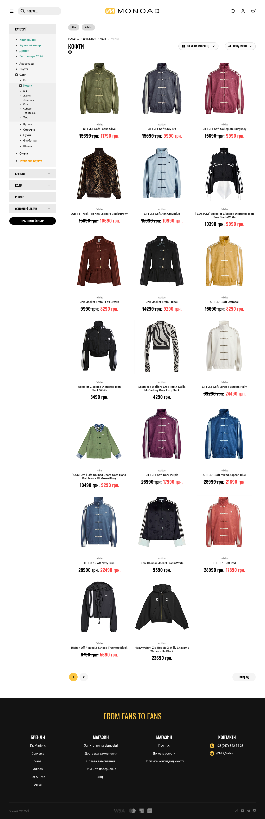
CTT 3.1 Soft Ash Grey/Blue (162, 214)
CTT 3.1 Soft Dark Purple (162, 475)
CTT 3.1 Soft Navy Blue (99, 563)
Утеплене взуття (30, 161)
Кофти (27, 85)
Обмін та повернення (101, 769)
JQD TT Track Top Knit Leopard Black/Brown (99, 214)
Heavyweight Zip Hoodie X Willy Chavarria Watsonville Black (162, 649)
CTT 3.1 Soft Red (224, 563)
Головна (73, 38)
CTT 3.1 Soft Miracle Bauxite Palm (224, 387)
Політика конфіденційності (164, 761)
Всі (25, 80)
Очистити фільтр (33, 221)
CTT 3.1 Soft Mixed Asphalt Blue (224, 475)
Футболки (30, 140)
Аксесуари (26, 63)
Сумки (23, 153)
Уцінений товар (30, 45)
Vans (37, 761)
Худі (25, 117)
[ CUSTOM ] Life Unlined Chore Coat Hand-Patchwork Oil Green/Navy (99, 476)
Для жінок (89, 38)
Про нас (164, 745)
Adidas (88, 27)
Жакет (27, 95)
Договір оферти (164, 753)
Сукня (27, 135)
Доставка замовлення (101, 753)
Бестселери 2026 (31, 56)
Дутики (24, 51)
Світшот (28, 108)
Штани (27, 146)
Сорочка (29, 129)
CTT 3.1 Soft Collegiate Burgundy (224, 129)
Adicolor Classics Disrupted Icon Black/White (99, 388)
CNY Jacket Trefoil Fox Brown (99, 302)
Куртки (28, 124)
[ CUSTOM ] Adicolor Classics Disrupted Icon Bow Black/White (224, 215)
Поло (26, 104)
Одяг (22, 75)
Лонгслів (28, 100)
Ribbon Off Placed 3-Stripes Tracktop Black (99, 647)
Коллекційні (27, 40)
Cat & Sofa (37, 777)
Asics (38, 785)
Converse (38, 753)
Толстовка (29, 112)
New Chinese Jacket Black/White (162, 563)
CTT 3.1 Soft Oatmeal (224, 302)
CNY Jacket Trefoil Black (162, 302)
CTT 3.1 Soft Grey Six (162, 129)
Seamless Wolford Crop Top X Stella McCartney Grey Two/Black (161, 388)
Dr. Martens (38, 745)
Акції (100, 777)
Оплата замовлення (100, 761)
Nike (74, 27)
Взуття (23, 69)
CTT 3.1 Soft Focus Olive (99, 129)
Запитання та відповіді (101, 745)
